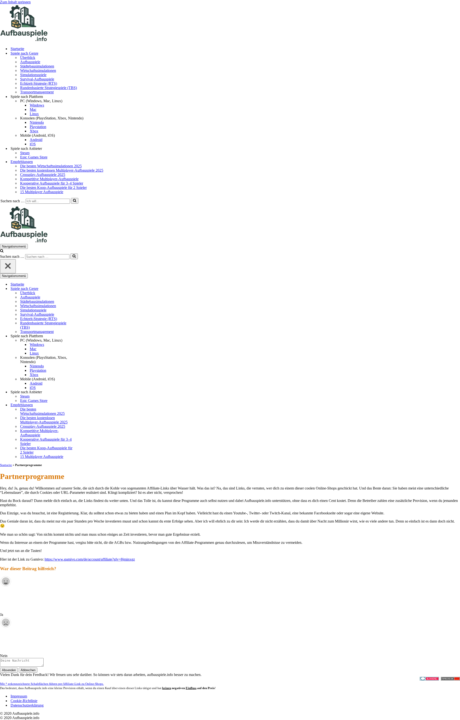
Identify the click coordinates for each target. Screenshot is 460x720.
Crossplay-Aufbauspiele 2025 (42, 175)
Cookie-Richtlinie (24, 701)
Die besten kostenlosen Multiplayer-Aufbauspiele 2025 (61, 170)
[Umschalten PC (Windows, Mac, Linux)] (83, 340)
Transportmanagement (37, 92)
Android (36, 140)
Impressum (19, 696)
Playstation (38, 127)
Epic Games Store (33, 157)
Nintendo (37, 122)
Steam (24, 153)
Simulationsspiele (33, 75)
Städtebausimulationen (37, 66)
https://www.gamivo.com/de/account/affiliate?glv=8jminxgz (90, 559)
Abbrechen (28, 670)
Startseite (17, 49)
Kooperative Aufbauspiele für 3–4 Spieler (51, 183)
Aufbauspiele (30, 62)
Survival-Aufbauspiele (37, 79)
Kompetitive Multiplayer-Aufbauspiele (49, 179)
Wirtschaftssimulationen (38, 70)
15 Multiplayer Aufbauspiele (41, 192)
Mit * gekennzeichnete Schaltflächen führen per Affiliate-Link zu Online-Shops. (52, 684)
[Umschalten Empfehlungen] (83, 405)
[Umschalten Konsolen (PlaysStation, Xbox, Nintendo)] (83, 360)
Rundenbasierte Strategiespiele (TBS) (48, 88)
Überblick (27, 58)
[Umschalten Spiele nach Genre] (83, 289)
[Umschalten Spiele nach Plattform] (83, 336)
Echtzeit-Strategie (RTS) (38, 83)
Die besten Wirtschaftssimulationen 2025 (51, 166)
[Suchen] (74, 201)
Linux (34, 114)
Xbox (34, 131)
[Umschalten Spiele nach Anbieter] (83, 392)
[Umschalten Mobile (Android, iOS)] (83, 379)
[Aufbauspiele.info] (24, 40)
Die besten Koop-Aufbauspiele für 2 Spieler (53, 188)
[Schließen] (8, 266)
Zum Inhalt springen (15, 2)
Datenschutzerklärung (27, 705)
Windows (37, 105)
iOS (33, 144)
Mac (33, 109)
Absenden (9, 670)
